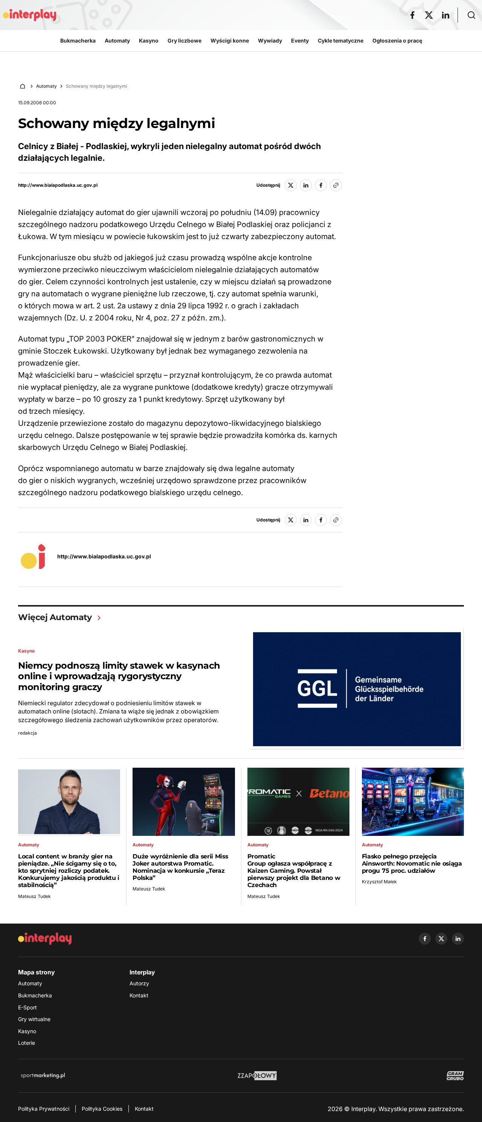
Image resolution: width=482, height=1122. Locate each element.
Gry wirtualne (34, 1019)
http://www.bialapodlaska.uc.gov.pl (58, 185)
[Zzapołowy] (257, 1075)
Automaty (46, 86)
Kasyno (27, 1031)
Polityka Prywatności (43, 1108)
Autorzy (139, 983)
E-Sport (27, 1007)
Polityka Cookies (102, 1108)
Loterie (26, 1043)
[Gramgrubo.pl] (455, 1075)
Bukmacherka (35, 995)
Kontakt (139, 995)
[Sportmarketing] (43, 1075)
